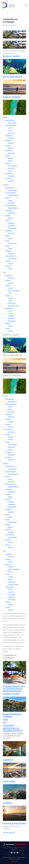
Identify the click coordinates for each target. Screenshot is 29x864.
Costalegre (11, 223)
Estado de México (10, 205)
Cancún (10, 310)
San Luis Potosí (10, 256)
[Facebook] (11, 853)
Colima (7, 197)
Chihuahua (8, 135)
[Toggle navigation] (26, 5)
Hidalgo (7, 215)
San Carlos (11, 168)
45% (5, 722)
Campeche (8, 275)
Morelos (7, 235)
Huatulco (10, 298)
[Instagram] (14, 853)
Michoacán (8, 230)
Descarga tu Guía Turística (14, 823)
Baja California (9, 120)
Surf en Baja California (12, 76)
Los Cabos (11, 133)
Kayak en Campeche (12, 97)
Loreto (10, 130)
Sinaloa (7, 155)
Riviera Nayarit (12, 243)
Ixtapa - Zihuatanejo (13, 290)
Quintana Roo (9, 308)
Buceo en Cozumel (11, 56)
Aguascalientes (9, 187)
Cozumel (10, 313)
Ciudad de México (10, 192)
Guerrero (8, 285)
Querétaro (8, 251)
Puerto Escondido (13, 305)
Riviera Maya (12, 321)
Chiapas (7, 280)
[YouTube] (17, 853)
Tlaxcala (7, 261)
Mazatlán (10, 158)
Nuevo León (8, 150)
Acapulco (10, 288)
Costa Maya (11, 316)
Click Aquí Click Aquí (9, 832)
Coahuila (8, 140)
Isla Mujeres (11, 318)
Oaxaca (7, 295)
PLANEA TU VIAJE (11, 694)
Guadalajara (11, 225)
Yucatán (7, 328)
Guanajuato (8, 210)
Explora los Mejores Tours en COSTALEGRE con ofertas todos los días (14, 688)
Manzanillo (11, 203)
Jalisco (7, 220)
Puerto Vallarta (12, 228)
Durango (7, 145)
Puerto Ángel (12, 303)
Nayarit (7, 240)
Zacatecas (8, 178)
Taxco (9, 293)
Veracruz (8, 266)
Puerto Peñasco (12, 165)
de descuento (8, 725)
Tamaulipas (8, 173)
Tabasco (7, 323)
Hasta (5, 719)
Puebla (7, 246)
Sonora (7, 163)
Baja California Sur (10, 125)
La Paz (10, 128)
